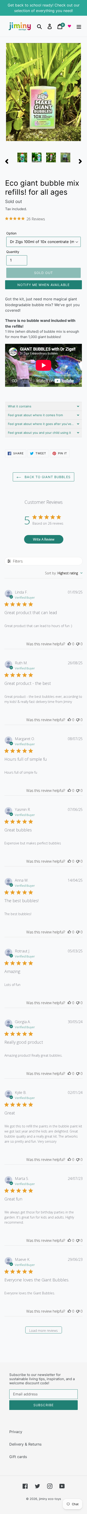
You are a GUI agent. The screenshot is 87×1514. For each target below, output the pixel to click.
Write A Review (43, 539)
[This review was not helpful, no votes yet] (77, 643)
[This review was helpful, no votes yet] (69, 643)
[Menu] (79, 26)
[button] (43, 406)
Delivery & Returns (25, 1444)
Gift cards (18, 1456)
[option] (22, 157)
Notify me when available (43, 285)
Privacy (15, 1431)
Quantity (12, 252)
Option (11, 233)
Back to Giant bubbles (47, 477)
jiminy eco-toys (50, 1499)
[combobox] (64, 573)
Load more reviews (43, 1330)
